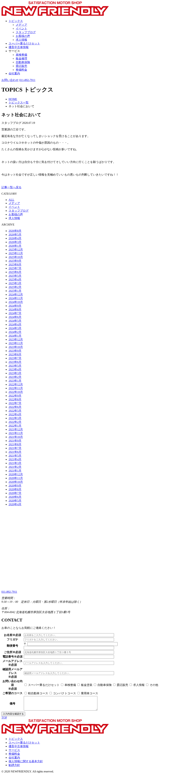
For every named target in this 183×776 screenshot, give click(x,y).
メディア (21, 24)
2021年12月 (16, 429)
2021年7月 (15, 448)
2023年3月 (15, 373)
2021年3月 (15, 463)
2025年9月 (15, 260)
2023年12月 (16, 339)
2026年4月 (15, 238)
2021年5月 (15, 455)
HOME (13, 99)
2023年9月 (15, 350)
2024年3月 (15, 328)
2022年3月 (15, 418)
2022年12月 (16, 384)
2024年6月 (15, 317)
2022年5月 (15, 410)
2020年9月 (15, 485)
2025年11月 (16, 253)
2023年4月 (15, 369)
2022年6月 (15, 406)
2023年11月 (16, 343)
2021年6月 (15, 451)
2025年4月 (15, 279)
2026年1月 (15, 245)
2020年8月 (15, 489)
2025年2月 (15, 287)
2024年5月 (15, 320)
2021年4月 (15, 459)
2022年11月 (16, 388)
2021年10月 (16, 436)
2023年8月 (15, 354)
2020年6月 (15, 496)
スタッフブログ (26, 32)
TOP (4, 717)
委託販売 (21, 65)
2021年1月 (15, 470)
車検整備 (21, 54)
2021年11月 (16, 433)
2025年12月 (16, 249)
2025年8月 (15, 264)
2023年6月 (15, 361)
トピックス (16, 20)
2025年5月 (15, 275)
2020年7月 (15, 493)
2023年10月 (16, 346)
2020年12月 (16, 474)
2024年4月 (15, 324)
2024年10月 (16, 302)
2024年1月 (15, 335)
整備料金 (21, 69)
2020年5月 (15, 500)
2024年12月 (16, 294)
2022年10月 (16, 391)
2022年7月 (15, 403)
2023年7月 (15, 358)
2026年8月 (15, 230)
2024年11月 (16, 298)
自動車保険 (23, 62)
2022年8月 (15, 399)
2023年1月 (15, 380)
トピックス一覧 (19, 102)
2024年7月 (15, 313)
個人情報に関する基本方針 (26, 761)
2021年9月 (15, 440)
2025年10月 (16, 257)
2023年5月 (15, 365)
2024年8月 (15, 309)
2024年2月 (15, 331)
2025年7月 (15, 268)
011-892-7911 (27, 80)
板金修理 (21, 58)
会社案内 (14, 73)
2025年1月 (15, 290)
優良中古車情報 (19, 47)
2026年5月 (15, 234)
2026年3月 (15, 242)
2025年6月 (15, 272)
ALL (11, 199)
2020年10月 (16, 481)
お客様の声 (23, 35)
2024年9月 (15, 305)
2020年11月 (16, 478)
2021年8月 (15, 444)
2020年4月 (15, 504)
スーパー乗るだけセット (24, 43)
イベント (21, 28)
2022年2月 (15, 421)
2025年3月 (15, 283)
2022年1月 (15, 425)
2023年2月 (15, 376)
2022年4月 (15, 414)
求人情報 (21, 39)
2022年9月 (15, 395)
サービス (14, 750)
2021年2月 (15, 466)
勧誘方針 (14, 765)
